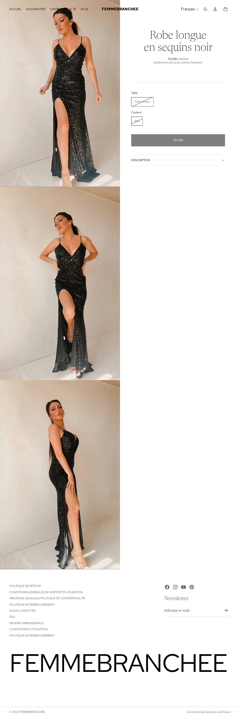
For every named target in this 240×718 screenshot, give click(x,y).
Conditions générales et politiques (209, 712)
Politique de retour (25, 586)
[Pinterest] (192, 587)
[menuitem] (84, 9)
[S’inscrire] (226, 610)
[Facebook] (167, 587)
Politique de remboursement (32, 605)
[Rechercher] (205, 9)
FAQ (12, 617)
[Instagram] (175, 587)
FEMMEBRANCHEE (32, 712)
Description (140, 160)
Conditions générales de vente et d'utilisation (46, 592)
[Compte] (215, 9)
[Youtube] (183, 587)
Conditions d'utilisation (28, 629)
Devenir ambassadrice (26, 623)
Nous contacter (22, 611)
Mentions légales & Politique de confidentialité (47, 598)
